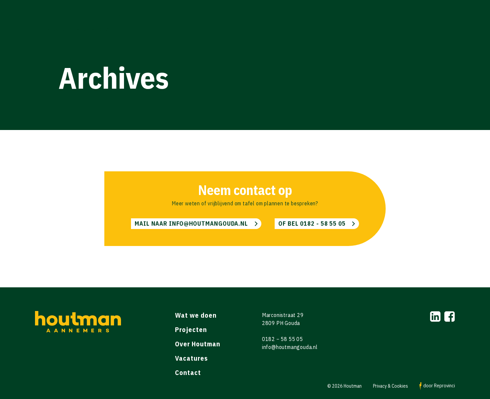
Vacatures (191, 358)
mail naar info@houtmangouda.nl (191, 223)
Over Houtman (197, 344)
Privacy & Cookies (390, 386)
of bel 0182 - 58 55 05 (312, 223)
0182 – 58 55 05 (282, 339)
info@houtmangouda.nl (290, 347)
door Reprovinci (438, 386)
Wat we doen (196, 315)
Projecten (191, 329)
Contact (188, 372)
